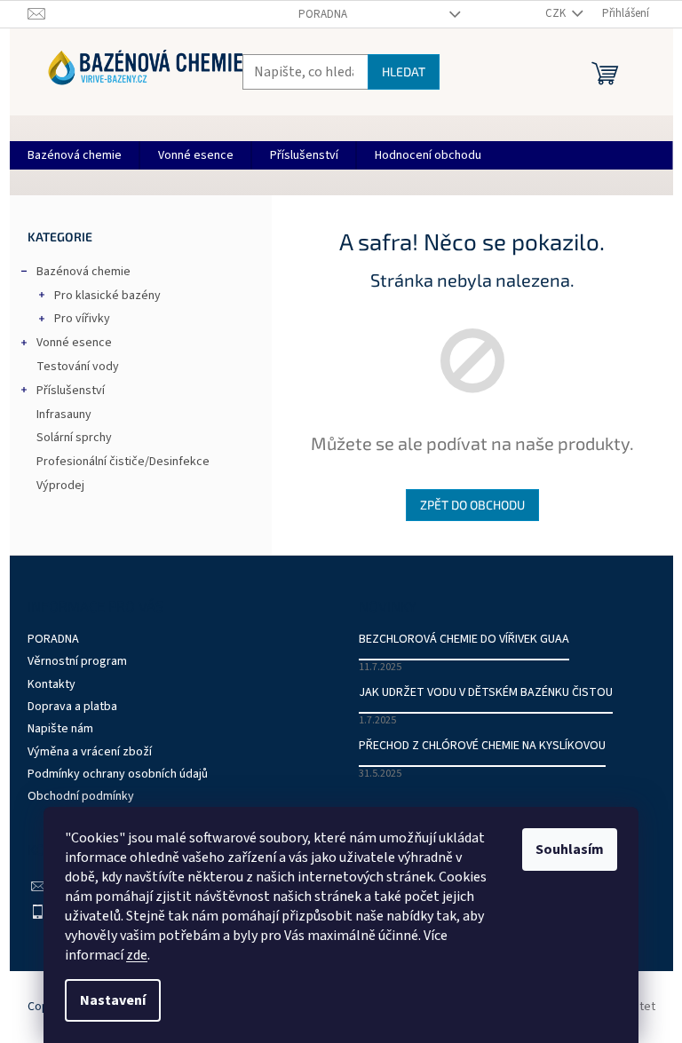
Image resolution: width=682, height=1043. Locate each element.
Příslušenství (70, 390)
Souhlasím (569, 849)
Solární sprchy (74, 437)
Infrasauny (63, 414)
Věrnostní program (77, 661)
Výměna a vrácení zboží (90, 752)
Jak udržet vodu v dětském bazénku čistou (486, 692)
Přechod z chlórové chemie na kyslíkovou (482, 746)
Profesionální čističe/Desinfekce (123, 461)
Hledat (403, 71)
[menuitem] (74, 155)
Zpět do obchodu (472, 504)
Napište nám (60, 729)
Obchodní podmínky (81, 796)
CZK (556, 13)
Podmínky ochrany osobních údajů (118, 774)
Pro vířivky (82, 319)
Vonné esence (74, 343)
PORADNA (322, 14)
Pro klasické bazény (107, 295)
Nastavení (113, 1000)
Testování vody (77, 366)
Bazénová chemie (83, 272)
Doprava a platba (72, 706)
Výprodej (60, 485)
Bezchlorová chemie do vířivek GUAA (464, 639)
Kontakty (51, 684)
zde (136, 955)
